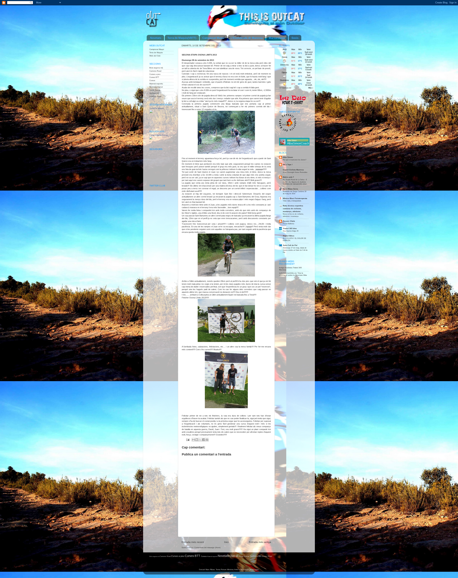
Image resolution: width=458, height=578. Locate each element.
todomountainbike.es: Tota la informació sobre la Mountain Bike (293, 274)
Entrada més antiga (260, 542)
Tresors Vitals (289, 221)
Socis (294, 37)
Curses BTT (154, 77)
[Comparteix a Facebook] (203, 439)
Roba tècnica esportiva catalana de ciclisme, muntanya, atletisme (293, 208)
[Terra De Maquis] (160, 124)
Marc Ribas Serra (290, 189)
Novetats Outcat (156, 87)
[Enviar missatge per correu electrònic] (187, 440)
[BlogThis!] (197, 439)
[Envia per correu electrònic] (193, 439)
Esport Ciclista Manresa (293, 170)
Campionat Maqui (213, 37)
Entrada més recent (193, 542)
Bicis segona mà (156, 68)
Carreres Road (155, 71)
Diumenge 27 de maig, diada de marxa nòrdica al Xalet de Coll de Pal (295, 250)
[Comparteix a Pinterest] (207, 439)
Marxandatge (277, 37)
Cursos (152, 80)
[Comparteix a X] (200, 439)
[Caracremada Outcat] (150, 139)
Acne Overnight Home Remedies (295, 172)
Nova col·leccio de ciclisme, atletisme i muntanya (293, 215)
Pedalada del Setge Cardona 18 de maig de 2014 (294, 192)
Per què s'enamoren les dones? (294, 160)
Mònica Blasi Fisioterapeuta (295, 198)
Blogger (255, 569)
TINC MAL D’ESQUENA (292, 201)
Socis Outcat (154, 90)
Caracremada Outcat (158, 135)
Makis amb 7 (288, 177)
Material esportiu (156, 84)
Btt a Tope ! (288, 165)
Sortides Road (155, 96)
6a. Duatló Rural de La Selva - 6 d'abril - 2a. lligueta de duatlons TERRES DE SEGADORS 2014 (295, 182)
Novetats (155, 37)
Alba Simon (288, 157)
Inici (226, 542)
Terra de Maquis (156, 53)
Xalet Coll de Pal (290, 245)
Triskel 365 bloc (290, 228)
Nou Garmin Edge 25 (290, 231)
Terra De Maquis (156, 108)
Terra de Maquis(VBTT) (181, 37)
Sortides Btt (154, 93)
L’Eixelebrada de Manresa (247, 37)
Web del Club (154, 56)
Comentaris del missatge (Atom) (207, 547)
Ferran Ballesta (288, 224)
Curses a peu (154, 74)
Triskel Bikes (288, 236)
